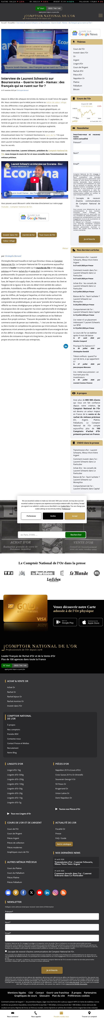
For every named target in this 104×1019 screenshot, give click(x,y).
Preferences (31, 516)
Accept (74, 516)
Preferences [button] (66, 509)
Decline (53, 516)
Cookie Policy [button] (65, 506)
